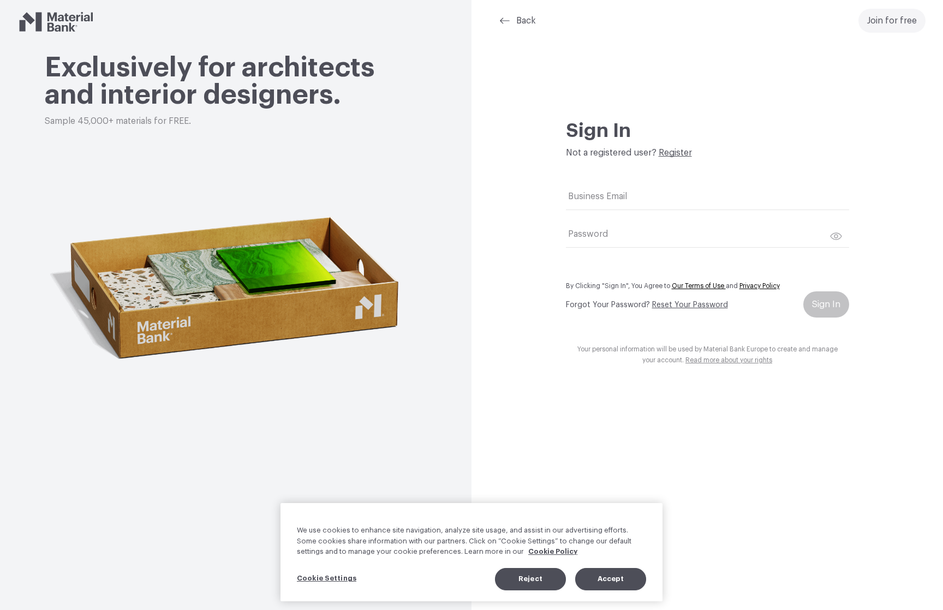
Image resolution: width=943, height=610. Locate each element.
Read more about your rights (728, 360)
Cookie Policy (552, 551)
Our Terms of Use (699, 286)
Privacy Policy (759, 286)
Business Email (597, 196)
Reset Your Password (690, 305)
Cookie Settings (326, 578)
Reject (530, 578)
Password (588, 234)
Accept (611, 578)
